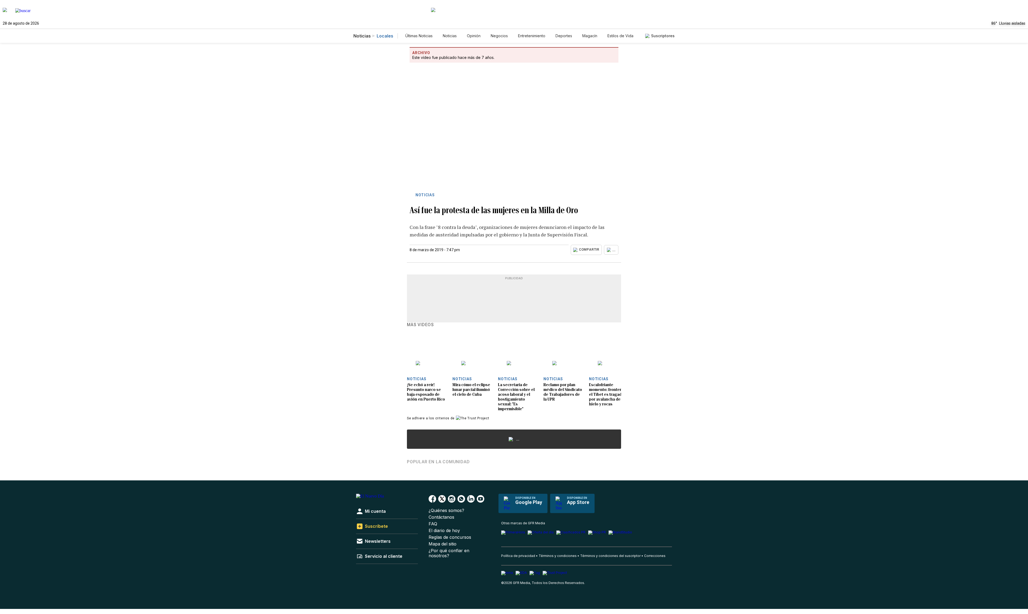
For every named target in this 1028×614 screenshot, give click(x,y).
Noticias (450, 35)
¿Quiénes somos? (446, 510)
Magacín (589, 35)
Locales (385, 36)
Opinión (474, 35)
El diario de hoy (444, 530)
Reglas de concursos (450, 537)
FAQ (433, 523)
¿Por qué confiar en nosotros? (449, 553)
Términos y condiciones (558, 556)
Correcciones (655, 556)
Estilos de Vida (620, 35)
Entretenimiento (531, 35)
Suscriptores (663, 35)
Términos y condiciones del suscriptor (610, 556)
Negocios (499, 35)
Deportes (563, 35)
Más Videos (420, 324)
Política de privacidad (518, 556)
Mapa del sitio (442, 544)
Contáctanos (441, 517)
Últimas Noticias (419, 35)
